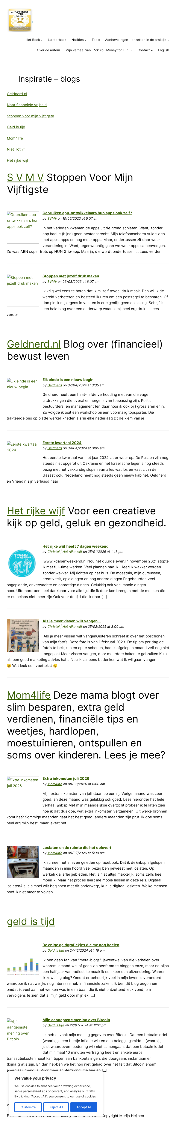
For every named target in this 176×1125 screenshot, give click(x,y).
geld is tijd (31, 921)
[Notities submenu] (85, 40)
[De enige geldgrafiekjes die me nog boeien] (23, 974)
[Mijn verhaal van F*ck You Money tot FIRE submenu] (131, 50)
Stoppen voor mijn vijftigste (30, 116)
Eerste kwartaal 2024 (62, 442)
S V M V (25, 177)
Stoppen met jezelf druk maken (70, 276)
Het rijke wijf (17, 160)
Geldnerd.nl (17, 94)
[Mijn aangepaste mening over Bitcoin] (23, 1049)
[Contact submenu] (152, 50)
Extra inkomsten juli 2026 (65, 778)
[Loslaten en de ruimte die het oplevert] (23, 876)
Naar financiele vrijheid (27, 105)
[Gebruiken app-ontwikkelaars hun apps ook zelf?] (23, 242)
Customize (28, 1107)
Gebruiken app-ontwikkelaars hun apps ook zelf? (87, 213)
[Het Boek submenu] (42, 40)
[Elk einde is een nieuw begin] (23, 408)
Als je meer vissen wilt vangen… (71, 621)
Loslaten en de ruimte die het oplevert (76, 847)
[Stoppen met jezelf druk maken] (23, 305)
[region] (56, 1093)
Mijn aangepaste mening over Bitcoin (76, 1020)
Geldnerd (54, 385)
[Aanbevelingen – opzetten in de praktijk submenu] (168, 40)
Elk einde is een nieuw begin (68, 379)
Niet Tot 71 (16, 149)
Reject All (56, 1107)
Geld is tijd (16, 127)
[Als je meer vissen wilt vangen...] (23, 650)
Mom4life (15, 138)
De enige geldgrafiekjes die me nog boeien (80, 945)
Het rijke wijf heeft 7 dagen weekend (75, 546)
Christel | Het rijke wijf (64, 552)
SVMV (52, 218)
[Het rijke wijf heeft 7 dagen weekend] (23, 575)
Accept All (84, 1107)
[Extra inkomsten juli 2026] (23, 807)
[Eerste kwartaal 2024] (23, 471)
